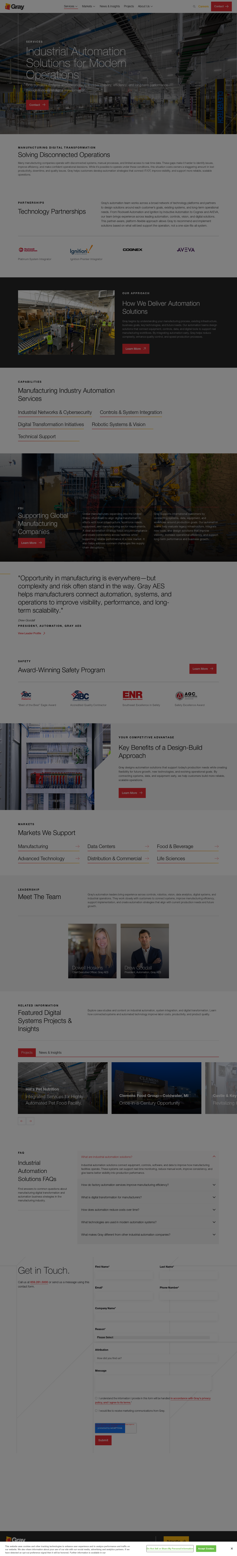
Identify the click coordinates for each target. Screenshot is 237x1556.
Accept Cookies (206, 1548)
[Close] (231, 1548)
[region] (118, 1549)
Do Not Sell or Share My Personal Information (170, 1548)
